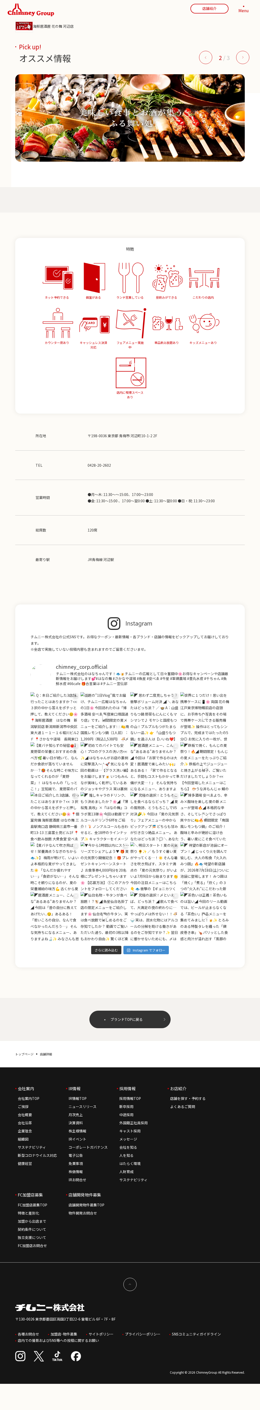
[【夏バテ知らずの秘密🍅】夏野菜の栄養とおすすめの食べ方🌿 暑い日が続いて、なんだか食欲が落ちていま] (55, 767)
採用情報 (127, 1088)
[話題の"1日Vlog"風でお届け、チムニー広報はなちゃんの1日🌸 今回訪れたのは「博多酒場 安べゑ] (105, 717)
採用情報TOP (130, 1098)
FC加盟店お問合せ (32, 1245)
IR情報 (74, 1088)
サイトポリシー (101, 1334)
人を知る (126, 1155)
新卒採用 (126, 1106)
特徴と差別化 (28, 1213)
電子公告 (76, 1155)
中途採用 (126, 1114)
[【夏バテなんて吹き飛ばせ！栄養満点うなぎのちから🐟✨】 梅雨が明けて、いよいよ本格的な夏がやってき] (55, 867)
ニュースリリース (82, 1106)
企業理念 (25, 1130)
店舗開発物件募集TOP (86, 1204)
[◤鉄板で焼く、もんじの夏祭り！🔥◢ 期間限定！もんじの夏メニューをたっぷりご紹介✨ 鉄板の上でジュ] (205, 767)
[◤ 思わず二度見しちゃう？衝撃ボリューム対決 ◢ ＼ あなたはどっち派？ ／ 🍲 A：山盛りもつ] (155, 717)
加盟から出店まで (32, 1221)
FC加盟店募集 (30, 1195)
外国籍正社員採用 (133, 1122)
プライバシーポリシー (142, 1334)
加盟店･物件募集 (64, 1334)
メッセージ (128, 1139)
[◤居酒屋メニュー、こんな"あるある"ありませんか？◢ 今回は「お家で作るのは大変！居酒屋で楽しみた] (155, 767)
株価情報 (76, 1171)
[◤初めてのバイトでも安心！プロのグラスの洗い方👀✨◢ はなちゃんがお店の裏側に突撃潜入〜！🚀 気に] (105, 767)
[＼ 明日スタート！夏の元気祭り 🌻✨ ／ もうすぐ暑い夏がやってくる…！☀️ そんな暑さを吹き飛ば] (155, 867)
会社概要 (25, 1114)
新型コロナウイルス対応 (37, 1155)
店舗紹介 (209, 8)
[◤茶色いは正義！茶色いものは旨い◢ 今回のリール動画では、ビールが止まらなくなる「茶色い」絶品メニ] (205, 917)
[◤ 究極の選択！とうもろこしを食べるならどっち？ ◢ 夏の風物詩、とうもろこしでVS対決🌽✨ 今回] (155, 817)
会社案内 (26, 1088)
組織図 (23, 1139)
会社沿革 (25, 1122)
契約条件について (32, 1229)
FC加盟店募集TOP (32, 1204)
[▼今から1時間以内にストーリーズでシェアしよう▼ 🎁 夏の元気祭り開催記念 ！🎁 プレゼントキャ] (105, 867)
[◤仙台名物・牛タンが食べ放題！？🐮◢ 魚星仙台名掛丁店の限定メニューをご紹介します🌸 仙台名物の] (105, 917)
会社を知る (128, 1147)
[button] (205, 57)
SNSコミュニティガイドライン (196, 1334)
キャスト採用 (130, 1130)
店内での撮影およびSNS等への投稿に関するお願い (58, 1340)
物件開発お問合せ (83, 1213)
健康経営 (25, 1163)
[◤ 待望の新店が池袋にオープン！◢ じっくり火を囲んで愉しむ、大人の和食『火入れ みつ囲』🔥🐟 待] (205, 867)
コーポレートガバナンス (88, 1147)
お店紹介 (178, 1088)
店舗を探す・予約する (188, 1098)
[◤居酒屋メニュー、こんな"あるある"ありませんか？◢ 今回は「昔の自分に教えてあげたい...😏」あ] (55, 917)
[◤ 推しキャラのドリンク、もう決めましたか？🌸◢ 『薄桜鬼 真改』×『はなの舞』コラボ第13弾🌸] (105, 817)
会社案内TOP (28, 1098)
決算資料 (76, 1122)
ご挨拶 (23, 1106)
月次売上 (76, 1114)
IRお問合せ (77, 1179)
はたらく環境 (130, 1163)
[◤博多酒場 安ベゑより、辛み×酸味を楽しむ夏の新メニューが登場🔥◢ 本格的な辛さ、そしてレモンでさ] (205, 817)
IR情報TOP (78, 1098)
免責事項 (76, 1163)
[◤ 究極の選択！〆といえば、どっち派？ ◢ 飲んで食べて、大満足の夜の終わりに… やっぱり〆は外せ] (155, 917)
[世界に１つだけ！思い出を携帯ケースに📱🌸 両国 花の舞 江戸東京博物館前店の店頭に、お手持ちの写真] (205, 717)
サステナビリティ (32, 1147)
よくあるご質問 (182, 1106)
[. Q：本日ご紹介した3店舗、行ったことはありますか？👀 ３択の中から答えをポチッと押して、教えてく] (55, 717)
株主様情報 (77, 1130)
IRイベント (77, 1139)
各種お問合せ (28, 1334)
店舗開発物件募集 (85, 1195)
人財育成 (126, 1171)
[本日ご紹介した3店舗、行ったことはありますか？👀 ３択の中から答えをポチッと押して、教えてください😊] (55, 817)
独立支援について (32, 1237)
